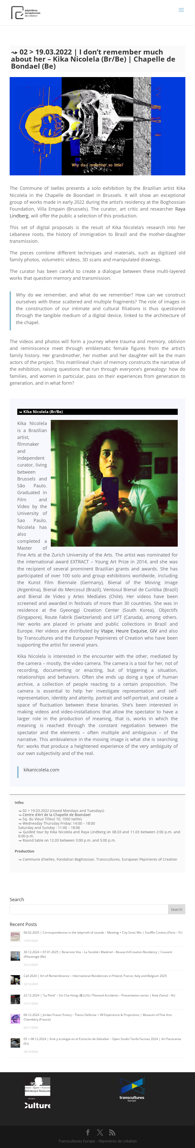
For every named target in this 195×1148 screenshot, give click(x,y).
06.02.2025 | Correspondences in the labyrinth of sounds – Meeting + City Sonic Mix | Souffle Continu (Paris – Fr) (103, 932)
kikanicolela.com (41, 770)
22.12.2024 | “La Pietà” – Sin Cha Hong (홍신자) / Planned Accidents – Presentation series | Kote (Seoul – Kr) (99, 995)
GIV (153, 631)
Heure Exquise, (132, 631)
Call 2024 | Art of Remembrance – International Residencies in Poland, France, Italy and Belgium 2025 (95, 976)
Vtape (107, 631)
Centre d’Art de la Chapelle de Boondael (57, 814)
